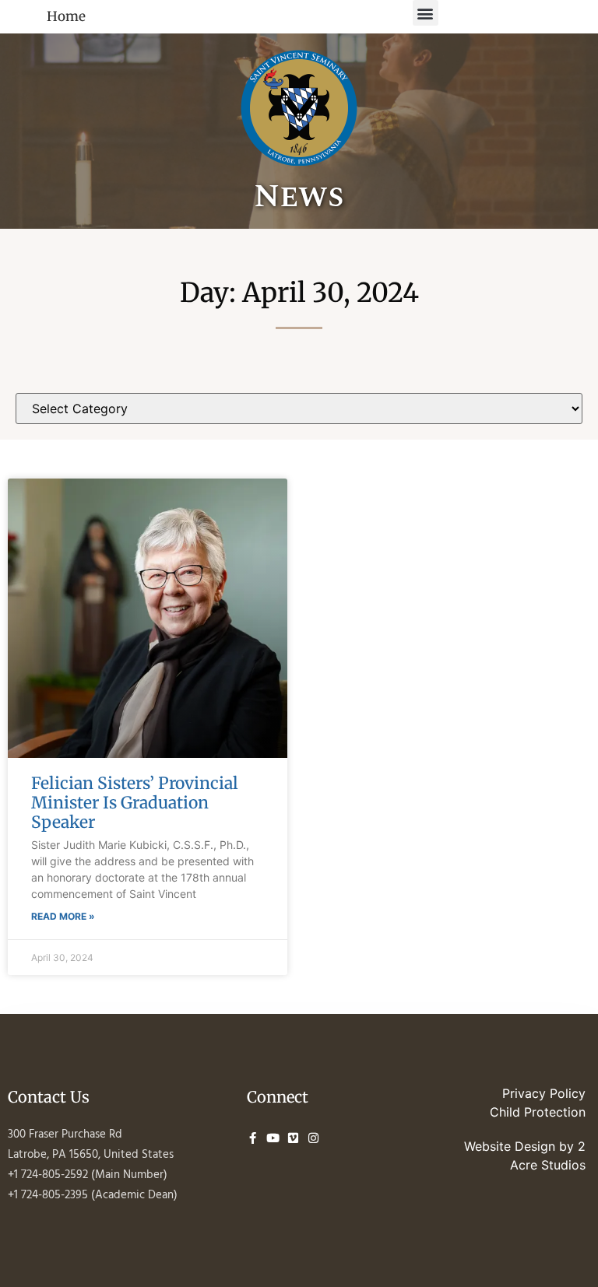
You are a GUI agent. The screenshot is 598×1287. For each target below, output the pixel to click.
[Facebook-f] (253, 1138)
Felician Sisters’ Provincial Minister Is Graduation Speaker (134, 803)
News (299, 197)
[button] (425, 13)
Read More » (63, 916)
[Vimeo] (293, 1138)
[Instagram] (313, 1138)
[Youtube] (273, 1138)
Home (66, 16)
